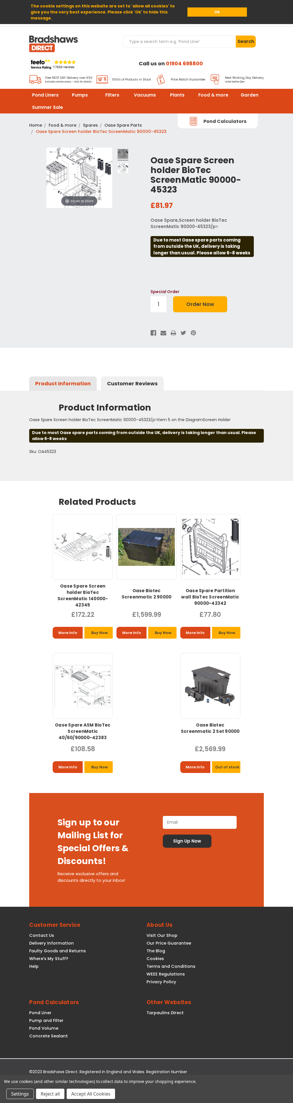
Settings (20, 1094)
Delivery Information (51, 943)
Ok (217, 12)
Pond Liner (40, 1013)
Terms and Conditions (170, 966)
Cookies (155, 958)
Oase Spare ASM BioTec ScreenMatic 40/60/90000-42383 (82, 731)
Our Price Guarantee (168, 943)
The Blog (155, 951)
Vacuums (145, 95)
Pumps (80, 95)
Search (245, 41)
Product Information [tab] (63, 383)
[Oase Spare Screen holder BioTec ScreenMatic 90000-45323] (123, 154)
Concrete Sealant (48, 1036)
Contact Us (41, 935)
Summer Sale (47, 107)
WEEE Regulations (165, 974)
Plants (177, 95)
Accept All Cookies (90, 1094)
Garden (249, 95)
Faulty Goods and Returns (57, 951)
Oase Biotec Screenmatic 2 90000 (147, 594)
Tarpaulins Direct (165, 1013)
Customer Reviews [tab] (132, 383)
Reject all (50, 1094)
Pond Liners (45, 95)
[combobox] (179, 42)
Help (34, 966)
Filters (112, 95)
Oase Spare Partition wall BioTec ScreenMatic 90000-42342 (210, 597)
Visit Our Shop (161, 935)
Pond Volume (43, 1028)
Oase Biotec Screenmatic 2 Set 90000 (210, 728)
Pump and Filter (46, 1020)
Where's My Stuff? (48, 958)
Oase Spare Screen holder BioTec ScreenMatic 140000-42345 (83, 595)
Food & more (213, 95)
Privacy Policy (161, 982)
